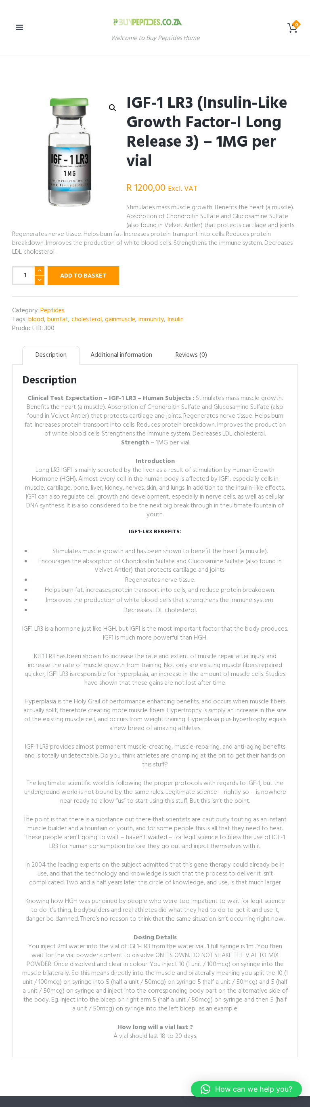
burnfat (57, 319)
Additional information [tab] (121, 355)
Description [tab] (51, 355)
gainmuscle (120, 319)
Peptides (52, 310)
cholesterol (86, 319)
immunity (151, 319)
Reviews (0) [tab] (191, 355)
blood (36, 319)
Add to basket (83, 275)
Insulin (175, 319)
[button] (112, 108)
